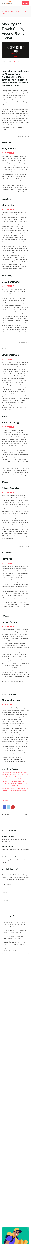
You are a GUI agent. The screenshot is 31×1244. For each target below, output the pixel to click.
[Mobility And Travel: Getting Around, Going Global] (4, 807)
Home (4, 9)
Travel (9, 9)
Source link (5, 800)
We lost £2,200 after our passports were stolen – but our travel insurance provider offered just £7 (15, 924)
